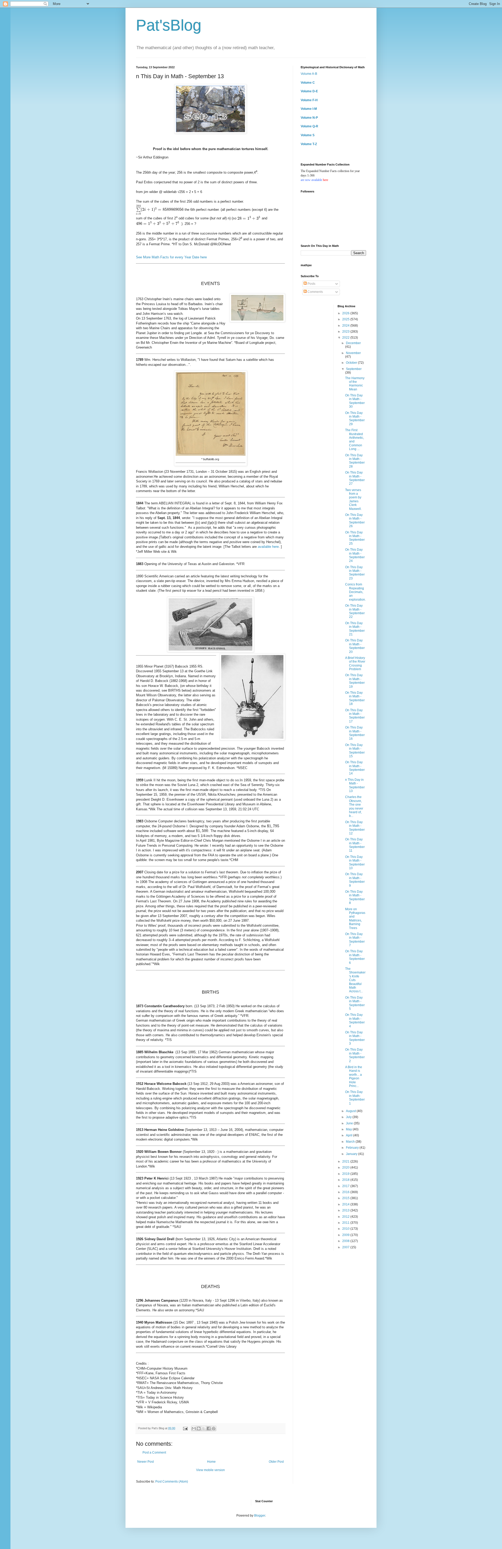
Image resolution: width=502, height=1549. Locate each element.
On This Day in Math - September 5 (355, 1003)
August (351, 1111)
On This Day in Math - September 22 (355, 611)
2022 (346, 337)
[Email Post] (185, 1428)
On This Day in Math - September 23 (355, 572)
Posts (311, 284)
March (351, 1141)
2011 (346, 1223)
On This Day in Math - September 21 (355, 628)
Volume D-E (309, 91)
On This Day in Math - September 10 (355, 862)
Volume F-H (309, 100)
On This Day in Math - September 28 (355, 460)
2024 (346, 325)
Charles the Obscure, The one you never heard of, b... (354, 806)
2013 (346, 1210)
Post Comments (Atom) (171, 1481)
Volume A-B (309, 74)
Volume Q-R (309, 126)
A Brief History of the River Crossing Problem (355, 663)
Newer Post (145, 1461)
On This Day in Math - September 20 (355, 646)
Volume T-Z (309, 144)
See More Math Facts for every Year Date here (171, 257)
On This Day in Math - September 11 (355, 845)
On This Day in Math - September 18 (355, 698)
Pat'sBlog (168, 25)
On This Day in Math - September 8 (355, 897)
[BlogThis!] (198, 1428)
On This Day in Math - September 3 (355, 1037)
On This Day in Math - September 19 (355, 680)
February (353, 1147)
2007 (346, 1247)
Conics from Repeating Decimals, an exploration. (355, 592)
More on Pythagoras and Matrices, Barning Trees (355, 918)
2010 (346, 1229)
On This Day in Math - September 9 (355, 879)
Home (211, 1461)
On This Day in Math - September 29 (355, 418)
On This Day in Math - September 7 (355, 939)
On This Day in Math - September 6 (355, 956)
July (349, 1117)
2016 (346, 1192)
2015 (346, 1198)
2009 (346, 1235)
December (353, 343)
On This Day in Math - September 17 (355, 715)
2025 (346, 319)
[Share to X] (203, 1428)
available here (268, 547)
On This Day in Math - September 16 (355, 733)
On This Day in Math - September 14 (355, 767)
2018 (346, 1180)
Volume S (308, 135)
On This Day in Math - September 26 (355, 520)
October (352, 363)
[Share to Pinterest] (213, 1428)
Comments (315, 292)
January (352, 1154)
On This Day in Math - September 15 (355, 750)
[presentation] (160, 210)
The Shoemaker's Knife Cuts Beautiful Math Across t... (355, 980)
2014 (346, 1204)
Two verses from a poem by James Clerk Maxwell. (353, 499)
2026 (346, 313)
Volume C (308, 82)
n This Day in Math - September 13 (355, 785)
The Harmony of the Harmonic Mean (354, 383)
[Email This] (193, 1428)
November (353, 353)
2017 (346, 1186)
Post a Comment (154, 1452)
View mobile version (210, 1470)
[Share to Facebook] (208, 1428)
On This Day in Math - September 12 (355, 827)
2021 (346, 1161)
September (354, 369)
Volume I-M (309, 109)
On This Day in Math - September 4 (355, 1020)
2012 (346, 1216)
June (350, 1123)
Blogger (259, 1515)
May (349, 1129)
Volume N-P (309, 117)
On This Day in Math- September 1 (355, 1097)
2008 (346, 1241)
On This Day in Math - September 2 (355, 1055)
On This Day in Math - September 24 (355, 555)
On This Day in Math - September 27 (355, 478)
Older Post (276, 1461)
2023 (346, 331)
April (349, 1135)
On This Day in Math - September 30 (355, 401)
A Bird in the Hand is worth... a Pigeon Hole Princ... (353, 1076)
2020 (346, 1167)
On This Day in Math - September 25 (355, 538)
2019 (346, 1174)
